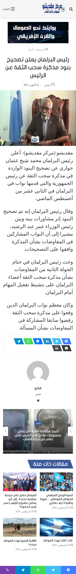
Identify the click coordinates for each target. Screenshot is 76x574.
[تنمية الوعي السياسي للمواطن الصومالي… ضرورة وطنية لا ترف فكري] (56, 481)
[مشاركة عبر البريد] (65, 348)
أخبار (30, 49)
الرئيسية (40, 49)
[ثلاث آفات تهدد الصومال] (56, 527)
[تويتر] (56, 341)
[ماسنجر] (37, 341)
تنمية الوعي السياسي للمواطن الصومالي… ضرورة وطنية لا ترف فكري (56, 499)
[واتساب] (27, 341)
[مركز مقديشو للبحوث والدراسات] (54, 9)
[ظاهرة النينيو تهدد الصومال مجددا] (19, 527)
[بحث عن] (71, 10)
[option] (38, 431)
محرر (47, 85)
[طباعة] (56, 348)
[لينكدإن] (46, 341)
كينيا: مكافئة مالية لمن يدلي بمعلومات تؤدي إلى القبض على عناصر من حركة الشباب (38, 435)
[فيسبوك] (65, 341)
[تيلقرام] (18, 341)
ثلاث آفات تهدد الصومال (58, 540)
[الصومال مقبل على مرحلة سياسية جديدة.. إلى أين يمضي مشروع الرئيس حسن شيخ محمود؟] (19, 481)
